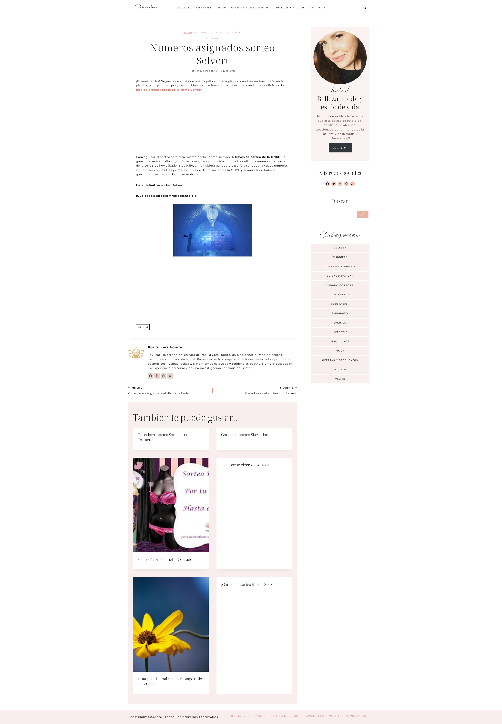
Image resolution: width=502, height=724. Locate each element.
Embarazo (340, 313)
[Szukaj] (362, 214)
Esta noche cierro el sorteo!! (245, 465)
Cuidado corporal (340, 285)
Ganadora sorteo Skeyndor (244, 434)
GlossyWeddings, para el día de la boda (158, 390)
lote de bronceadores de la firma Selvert (169, 90)
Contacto (317, 7)
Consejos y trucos (289, 7)
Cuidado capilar (340, 276)
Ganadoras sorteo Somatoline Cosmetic (163, 437)
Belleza (340, 247)
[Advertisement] (212, 125)
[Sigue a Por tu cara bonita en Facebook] (150, 376)
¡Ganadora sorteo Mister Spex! (247, 584)
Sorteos (212, 38)
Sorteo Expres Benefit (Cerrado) (165, 559)
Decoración (340, 304)
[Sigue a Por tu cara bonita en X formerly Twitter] (157, 376)
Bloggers (340, 257)
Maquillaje (340, 341)
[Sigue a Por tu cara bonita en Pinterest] (170, 376)
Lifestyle (340, 332)
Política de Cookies (285, 715)
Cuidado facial (340, 294)
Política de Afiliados (247, 715)
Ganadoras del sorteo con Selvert (271, 390)
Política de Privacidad (349, 715)
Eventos (340, 322)
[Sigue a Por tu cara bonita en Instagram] (163, 376)
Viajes (340, 379)
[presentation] (171, 505)
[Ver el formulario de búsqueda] (364, 7)
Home (188, 32)
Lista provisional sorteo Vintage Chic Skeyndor (170, 681)
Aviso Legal (316, 715)
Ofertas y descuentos (250, 7)
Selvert (143, 327)
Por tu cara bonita (206, 70)
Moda (222, 7)
